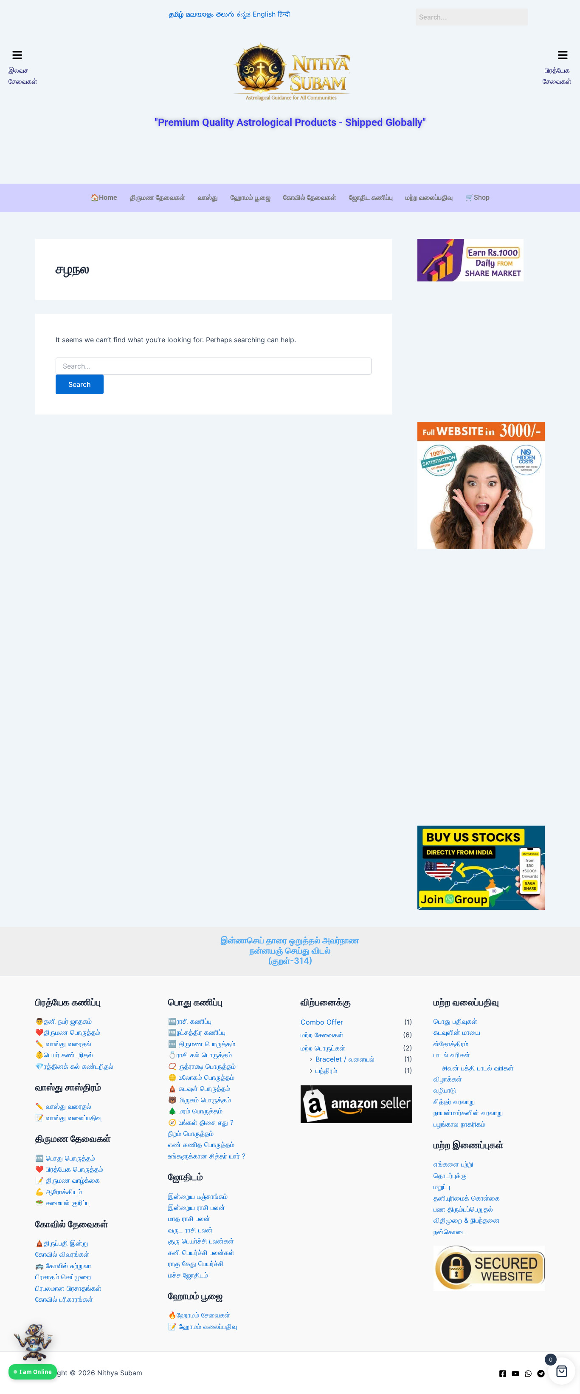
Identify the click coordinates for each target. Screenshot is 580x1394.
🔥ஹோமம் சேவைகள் (199, 1315)
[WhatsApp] (528, 1373)
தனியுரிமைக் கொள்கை (467, 1198)
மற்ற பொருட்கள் (323, 1048)
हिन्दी (284, 14)
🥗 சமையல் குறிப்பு (62, 1202)
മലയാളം (200, 14)
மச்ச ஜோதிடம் (188, 1275)
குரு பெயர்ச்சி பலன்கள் (201, 1241)
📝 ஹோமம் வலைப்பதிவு (202, 1326)
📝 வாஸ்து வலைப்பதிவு (68, 1117)
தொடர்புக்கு (450, 1175)
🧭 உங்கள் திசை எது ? (201, 1122)
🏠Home (103, 197)
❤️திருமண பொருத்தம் (67, 1032)
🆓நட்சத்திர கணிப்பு (196, 1032)
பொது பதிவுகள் (455, 1021)
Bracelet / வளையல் (344, 1059)
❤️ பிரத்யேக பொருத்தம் (69, 1169)
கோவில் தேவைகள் (309, 197)
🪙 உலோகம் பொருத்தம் (201, 1077)
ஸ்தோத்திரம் (451, 1043)
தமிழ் (176, 14)
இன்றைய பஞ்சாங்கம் (198, 1196)
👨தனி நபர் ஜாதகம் (63, 1021)
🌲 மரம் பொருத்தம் (195, 1111)
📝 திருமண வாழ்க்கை (67, 1180)
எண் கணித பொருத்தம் (201, 1144)
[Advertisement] (290, 157)
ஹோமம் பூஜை (250, 197)
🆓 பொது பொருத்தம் (65, 1158)
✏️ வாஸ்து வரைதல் (63, 1043)
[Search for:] (214, 366)
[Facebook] (503, 1373)
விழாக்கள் (448, 1079)
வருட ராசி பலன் (190, 1230)
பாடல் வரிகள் (452, 1054)
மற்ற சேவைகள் (322, 1035)
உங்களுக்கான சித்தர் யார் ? (206, 1156)
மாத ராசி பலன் (189, 1218)
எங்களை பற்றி (453, 1164)
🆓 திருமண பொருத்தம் (201, 1043)
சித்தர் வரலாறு (454, 1101)
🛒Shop (477, 197)
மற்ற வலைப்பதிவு (429, 197)
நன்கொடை (450, 1231)
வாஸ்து (208, 197)
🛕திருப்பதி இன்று (61, 1243)
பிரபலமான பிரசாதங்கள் (68, 1288)
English (264, 14)
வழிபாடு (445, 1090)
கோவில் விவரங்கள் (62, 1254)
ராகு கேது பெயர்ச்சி (196, 1263)
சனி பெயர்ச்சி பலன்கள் (201, 1252)
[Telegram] (541, 1373)
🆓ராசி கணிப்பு (189, 1021)
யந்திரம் (326, 1070)
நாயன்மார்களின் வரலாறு (468, 1112)
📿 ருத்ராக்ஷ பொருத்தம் (202, 1066)
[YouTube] (515, 1373)
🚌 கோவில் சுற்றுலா (63, 1265)
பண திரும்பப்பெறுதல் (463, 1209)
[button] (75, 55)
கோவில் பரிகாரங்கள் (64, 1299)
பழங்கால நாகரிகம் (459, 1124)
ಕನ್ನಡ (244, 14)
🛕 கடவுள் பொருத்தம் (199, 1088)
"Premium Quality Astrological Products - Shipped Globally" (290, 122)
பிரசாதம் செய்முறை (63, 1276)
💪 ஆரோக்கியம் (58, 1191)
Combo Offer (322, 1022)
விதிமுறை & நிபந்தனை (467, 1220)
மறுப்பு (442, 1186)
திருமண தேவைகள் (157, 197)
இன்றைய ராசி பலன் (196, 1207)
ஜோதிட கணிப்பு (371, 197)
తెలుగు (225, 14)
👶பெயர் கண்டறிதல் (64, 1054)
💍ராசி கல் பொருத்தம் (200, 1054)
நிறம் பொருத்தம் (191, 1133)
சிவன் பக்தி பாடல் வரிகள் (478, 1068)
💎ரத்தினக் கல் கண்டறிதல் (74, 1066)
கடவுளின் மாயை (457, 1032)
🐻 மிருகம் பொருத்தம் (199, 1100)
